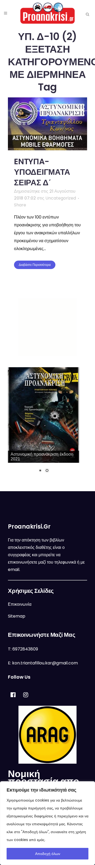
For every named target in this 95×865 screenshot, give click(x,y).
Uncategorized (60, 198)
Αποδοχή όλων (47, 853)
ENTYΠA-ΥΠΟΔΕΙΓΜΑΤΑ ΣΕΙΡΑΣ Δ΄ (42, 172)
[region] (47, 823)
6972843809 (25, 649)
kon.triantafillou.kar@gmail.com (45, 663)
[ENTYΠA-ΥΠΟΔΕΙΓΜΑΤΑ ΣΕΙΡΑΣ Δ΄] (47, 123)
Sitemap (16, 616)
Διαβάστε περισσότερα (35, 264)
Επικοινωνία (19, 604)
